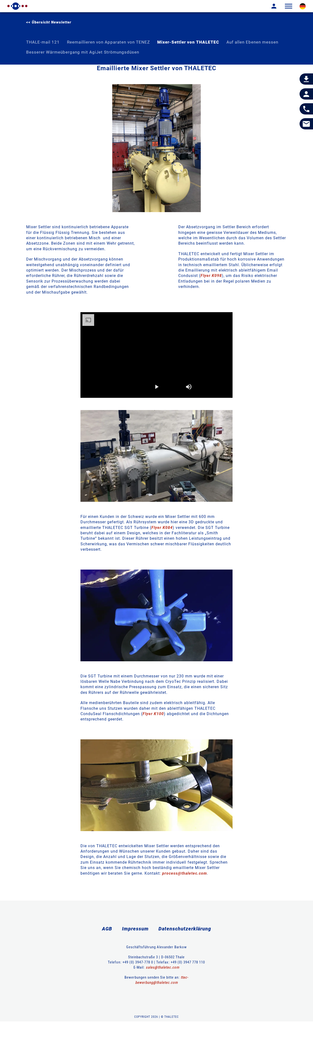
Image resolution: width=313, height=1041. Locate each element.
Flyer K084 (162, 527)
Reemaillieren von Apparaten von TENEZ (108, 42)
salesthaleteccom (162, 967)
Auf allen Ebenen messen (252, 42)
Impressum (135, 929)
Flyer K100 (153, 713)
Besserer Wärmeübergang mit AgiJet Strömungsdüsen (82, 52)
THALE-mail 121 (43, 42)
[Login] (270, 6)
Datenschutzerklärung (184, 929)
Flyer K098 (211, 275)
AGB (107, 929)
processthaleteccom (184, 873)
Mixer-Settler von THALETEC (188, 42)
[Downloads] (306, 79)
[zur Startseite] (17, 6)
